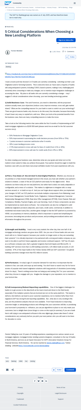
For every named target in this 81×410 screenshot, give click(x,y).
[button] (67, 57)
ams (7, 361)
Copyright (20, 393)
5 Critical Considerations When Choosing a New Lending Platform (39, 33)
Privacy (20, 387)
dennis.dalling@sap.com (56, 343)
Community (17, 3)
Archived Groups (40, 7)
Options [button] (57, 44)
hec (26, 361)
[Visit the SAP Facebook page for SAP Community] (35, 381)
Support (61, 399)
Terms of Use (60, 387)
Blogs (70, 7)
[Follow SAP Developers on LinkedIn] (46, 381)
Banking (8, 66)
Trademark (20, 399)
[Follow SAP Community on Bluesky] (38, 381)
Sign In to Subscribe (66, 40)
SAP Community (9, 7)
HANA (20, 361)
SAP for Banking (62, 7)
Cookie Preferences (20, 405)
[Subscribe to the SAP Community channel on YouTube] (42, 381)
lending (32, 361)
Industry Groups (51, 7)
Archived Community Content (24, 7)
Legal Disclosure (60, 393)
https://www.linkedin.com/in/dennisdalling (34, 346)
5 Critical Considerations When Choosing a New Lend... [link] (23, 10)
